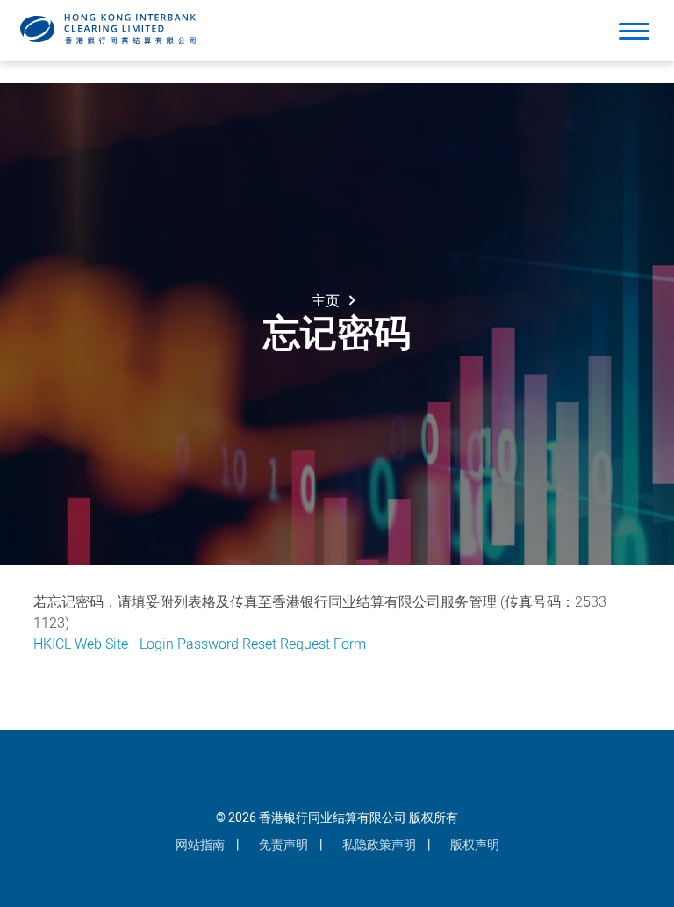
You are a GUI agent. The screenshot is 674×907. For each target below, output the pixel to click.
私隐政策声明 (379, 845)
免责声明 (283, 845)
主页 (326, 301)
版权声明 (474, 845)
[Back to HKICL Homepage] (108, 29)
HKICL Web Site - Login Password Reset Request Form (199, 644)
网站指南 (200, 845)
